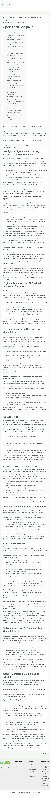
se (4, 20)
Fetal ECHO (31, 774)
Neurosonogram (31, 776)
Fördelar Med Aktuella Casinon (13, 76)
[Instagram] (8, 767)
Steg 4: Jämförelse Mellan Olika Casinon (15, 73)
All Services (18, 766)
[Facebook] (2, 767)
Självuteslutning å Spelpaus (13, 74)
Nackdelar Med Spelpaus (12, 92)
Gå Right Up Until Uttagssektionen (14, 64)
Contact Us (18, 767)
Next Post (46, 753)
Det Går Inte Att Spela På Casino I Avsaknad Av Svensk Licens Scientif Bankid (14, 115)
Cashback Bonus (10, 78)
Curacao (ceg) (10, 57)
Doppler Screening (32, 769)
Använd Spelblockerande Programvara (15, 62)
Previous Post (5, 753)
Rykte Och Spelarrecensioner (13, 108)
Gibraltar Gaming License (12, 99)
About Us (18, 764)
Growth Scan (31, 771)
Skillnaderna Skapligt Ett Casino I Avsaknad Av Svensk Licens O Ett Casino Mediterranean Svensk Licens (15, 81)
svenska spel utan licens (15, 167)
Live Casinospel (10, 94)
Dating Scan (31, 764)
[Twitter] (5, 767)
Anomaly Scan (32, 773)
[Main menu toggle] (46, 5)
